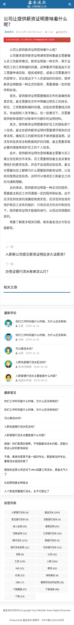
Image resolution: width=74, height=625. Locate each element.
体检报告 (52, 575)
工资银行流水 (52, 533)
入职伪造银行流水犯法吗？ (31, 362)
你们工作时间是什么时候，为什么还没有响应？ (43, 321)
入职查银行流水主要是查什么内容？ (37, 375)
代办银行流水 (52, 547)
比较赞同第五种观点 (16, 482)
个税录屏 (52, 589)
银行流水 (20, 540)
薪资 (52, 568)
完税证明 (20, 533)
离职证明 (52, 526)
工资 (20, 561)
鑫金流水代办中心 (12, 610)
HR (20, 568)
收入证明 (20, 526)
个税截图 (20, 589)
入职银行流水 (19, 512)
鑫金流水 (52, 512)
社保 (19, 575)
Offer (20, 582)
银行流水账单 (20, 547)
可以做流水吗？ (25, 348)
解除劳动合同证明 (52, 582)
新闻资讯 (9, 32)
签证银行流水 (19, 519)
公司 (52, 554)
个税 (19, 596)
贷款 (20, 554)
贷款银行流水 (52, 519)
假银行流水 (52, 540)
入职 (52, 561)
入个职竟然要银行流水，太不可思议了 (26, 491)
